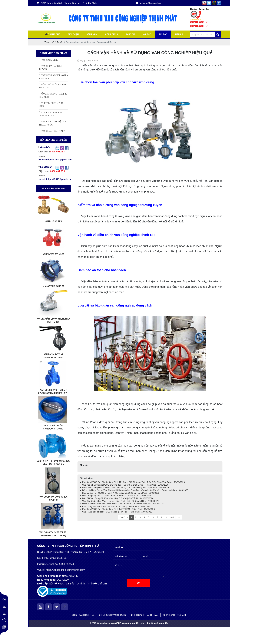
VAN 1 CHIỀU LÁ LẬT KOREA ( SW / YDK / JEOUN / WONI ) (53, 463)
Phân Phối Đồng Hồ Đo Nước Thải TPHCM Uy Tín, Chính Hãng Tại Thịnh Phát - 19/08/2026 (125, 487)
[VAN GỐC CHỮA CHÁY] (52, 226)
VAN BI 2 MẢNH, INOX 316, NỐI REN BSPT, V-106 (53, 320)
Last (178, 517)
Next (172, 517)
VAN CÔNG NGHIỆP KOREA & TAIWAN (53, 77)
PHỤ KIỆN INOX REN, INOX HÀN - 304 (50, 114)
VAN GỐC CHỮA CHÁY (53, 254)
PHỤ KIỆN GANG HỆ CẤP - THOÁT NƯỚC (53, 123)
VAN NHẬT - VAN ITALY (53, 131)
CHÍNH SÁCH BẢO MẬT (174, 615)
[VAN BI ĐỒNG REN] (52, 193)
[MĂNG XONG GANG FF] (52, 258)
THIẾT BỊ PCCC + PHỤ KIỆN (51, 104)
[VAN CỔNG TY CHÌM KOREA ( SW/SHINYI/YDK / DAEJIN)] (52, 504)
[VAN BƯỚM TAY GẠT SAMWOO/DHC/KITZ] (52, 326)
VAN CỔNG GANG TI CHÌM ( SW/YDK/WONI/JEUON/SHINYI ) (53, 391)
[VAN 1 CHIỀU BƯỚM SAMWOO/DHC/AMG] (52, 398)
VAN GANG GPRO (49, 60)
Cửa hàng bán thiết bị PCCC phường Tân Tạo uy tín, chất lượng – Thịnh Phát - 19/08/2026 (125, 485)
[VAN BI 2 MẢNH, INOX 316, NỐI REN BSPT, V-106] (52, 291)
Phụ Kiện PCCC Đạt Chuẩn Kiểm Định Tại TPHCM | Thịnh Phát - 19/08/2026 (118, 509)
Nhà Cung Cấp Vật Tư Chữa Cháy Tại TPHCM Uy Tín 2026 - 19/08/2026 (116, 495)
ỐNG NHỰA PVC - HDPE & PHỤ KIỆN (53, 95)
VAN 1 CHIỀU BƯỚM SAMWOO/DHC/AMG (53, 427)
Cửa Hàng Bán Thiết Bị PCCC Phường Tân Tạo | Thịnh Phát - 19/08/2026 (117, 512)
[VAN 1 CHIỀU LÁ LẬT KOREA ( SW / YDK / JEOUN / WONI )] (52, 433)
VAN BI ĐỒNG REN (53, 221)
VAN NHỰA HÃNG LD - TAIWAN (51, 67)
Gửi (138, 583)
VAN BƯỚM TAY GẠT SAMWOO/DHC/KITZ (53, 356)
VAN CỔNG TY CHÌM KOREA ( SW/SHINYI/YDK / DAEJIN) (53, 534)
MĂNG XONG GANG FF (53, 286)
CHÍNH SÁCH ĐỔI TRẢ (83, 615)
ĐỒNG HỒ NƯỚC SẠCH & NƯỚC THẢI (52, 86)
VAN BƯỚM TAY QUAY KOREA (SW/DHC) (53, 498)
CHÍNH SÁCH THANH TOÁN (144, 615)
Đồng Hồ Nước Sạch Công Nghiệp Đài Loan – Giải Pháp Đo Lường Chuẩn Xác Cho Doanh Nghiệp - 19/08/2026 (135, 490)
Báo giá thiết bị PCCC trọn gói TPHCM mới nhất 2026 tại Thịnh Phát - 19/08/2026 (120, 493)
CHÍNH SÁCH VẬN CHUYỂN (112, 615)
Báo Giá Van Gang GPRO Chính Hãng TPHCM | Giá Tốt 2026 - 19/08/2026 (117, 498)
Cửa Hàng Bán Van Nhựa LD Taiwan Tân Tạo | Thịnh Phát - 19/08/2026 (116, 506)
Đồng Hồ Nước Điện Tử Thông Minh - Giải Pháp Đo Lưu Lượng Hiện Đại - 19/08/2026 (123, 503)
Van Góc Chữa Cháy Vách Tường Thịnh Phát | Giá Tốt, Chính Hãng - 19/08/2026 (120, 501)
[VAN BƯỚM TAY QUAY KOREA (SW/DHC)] (52, 469)
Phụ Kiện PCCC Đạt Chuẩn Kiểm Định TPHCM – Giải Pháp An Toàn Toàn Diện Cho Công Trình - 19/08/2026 (133, 482)
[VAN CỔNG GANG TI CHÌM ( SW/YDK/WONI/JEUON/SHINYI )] (52, 362)
